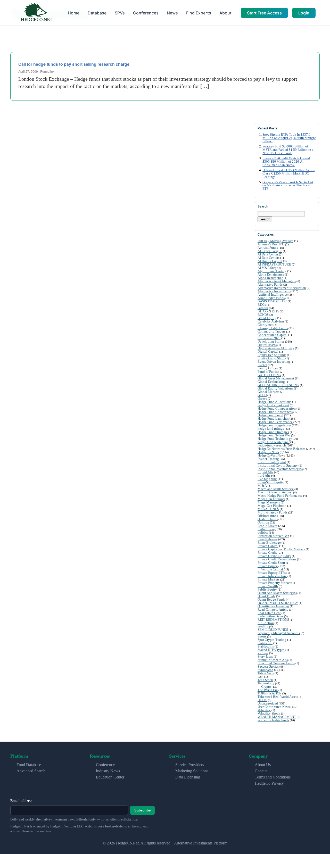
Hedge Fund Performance (275, 422)
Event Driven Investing (274, 361)
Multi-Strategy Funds (272, 512)
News (172, 12)
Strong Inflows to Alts (273, 660)
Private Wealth (268, 586)
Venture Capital (272, 569)
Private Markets (268, 579)
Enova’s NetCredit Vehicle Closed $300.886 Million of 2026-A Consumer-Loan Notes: (286, 161)
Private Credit (267, 552)
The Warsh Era (268, 690)
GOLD (262, 395)
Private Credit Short (271, 563)
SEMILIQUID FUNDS (273, 630)
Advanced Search (30, 771)
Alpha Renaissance (271, 274)
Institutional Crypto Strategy (278, 465)
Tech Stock (265, 680)
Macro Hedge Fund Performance (280, 496)
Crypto (266, 687)
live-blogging (267, 479)
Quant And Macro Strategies (277, 593)
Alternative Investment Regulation (282, 288)
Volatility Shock (269, 713)
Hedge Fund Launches (273, 418)
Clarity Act (265, 325)
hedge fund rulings (271, 428)
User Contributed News (274, 707)
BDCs (262, 304)
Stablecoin (265, 643)
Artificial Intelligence (273, 294)
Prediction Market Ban (273, 536)
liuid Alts (264, 475)
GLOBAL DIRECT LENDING (278, 385)
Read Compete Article (273, 609)
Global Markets (268, 392)
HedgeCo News (268, 452)
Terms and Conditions (273, 777)
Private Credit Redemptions (277, 559)
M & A (262, 485)
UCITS (262, 700)
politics (263, 532)
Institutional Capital (272, 462)
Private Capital (268, 546)
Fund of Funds (268, 372)
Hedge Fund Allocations (274, 402)
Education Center (110, 777)
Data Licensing (187, 777)
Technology (266, 683)
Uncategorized (268, 703)
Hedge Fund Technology (275, 439)
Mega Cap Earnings (271, 499)
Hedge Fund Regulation (274, 425)
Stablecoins (266, 646)
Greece (262, 398)
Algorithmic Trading (272, 271)
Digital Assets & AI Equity (276, 348)
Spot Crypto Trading (272, 640)
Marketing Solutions (191, 771)
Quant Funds (266, 596)
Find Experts (198, 12)
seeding (263, 626)
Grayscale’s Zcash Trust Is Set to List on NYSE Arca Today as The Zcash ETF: (287, 185)
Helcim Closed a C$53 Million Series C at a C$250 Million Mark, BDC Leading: (288, 173)
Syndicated (265, 670)
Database (97, 12)
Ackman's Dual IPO (271, 244)
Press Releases (267, 539)
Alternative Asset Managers (277, 281)
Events (262, 365)
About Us (263, 764)
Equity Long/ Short (271, 358)
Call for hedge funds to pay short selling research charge (73, 64)
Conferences (146, 12)
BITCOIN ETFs (268, 311)
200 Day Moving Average (275, 241)
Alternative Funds (270, 284)
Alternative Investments (274, 291)
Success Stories (268, 666)
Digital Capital (268, 351)
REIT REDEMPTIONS (273, 619)
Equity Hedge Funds (272, 355)
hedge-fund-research (272, 445)
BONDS (263, 315)
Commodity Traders (271, 331)
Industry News (108, 771)
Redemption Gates (270, 616)
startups (263, 653)
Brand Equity (267, 318)
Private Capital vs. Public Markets (281, 549)
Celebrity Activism (271, 321)
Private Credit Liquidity (274, 556)
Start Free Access (264, 12)
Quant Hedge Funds (271, 599)
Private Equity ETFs (272, 573)
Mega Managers (269, 502)
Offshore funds (268, 516)
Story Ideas (265, 656)
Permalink (47, 71)
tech (260, 676)
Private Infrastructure (272, 576)
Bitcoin (263, 308)
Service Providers (189, 764)
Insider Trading (268, 459)
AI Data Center (268, 254)
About (225, 12)
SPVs (120, 12)
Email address (21, 801)
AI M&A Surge (268, 268)
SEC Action (266, 623)
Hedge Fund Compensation (277, 408)
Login (303, 12)
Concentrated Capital (272, 335)
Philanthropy (267, 529)
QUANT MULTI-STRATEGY (278, 603)
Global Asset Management (276, 378)
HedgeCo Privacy (269, 783)
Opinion (263, 522)
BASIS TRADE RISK (272, 301)
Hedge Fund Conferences (275, 412)
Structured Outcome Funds (276, 663)
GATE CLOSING (269, 375)
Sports (262, 636)
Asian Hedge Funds (271, 298)
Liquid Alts (265, 472)
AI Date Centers (268, 258)
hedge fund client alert (273, 405)
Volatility (264, 710)
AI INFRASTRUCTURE (274, 264)
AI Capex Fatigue (270, 251)
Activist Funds (268, 248)
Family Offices (268, 368)
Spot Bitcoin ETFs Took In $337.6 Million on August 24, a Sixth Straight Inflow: (289, 138)
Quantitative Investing (273, 606)
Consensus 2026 (269, 338)
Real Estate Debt (269, 613)
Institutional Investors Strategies (280, 469)
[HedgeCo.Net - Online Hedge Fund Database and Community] (36, 12)
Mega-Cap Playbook (272, 506)
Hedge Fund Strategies (273, 432)
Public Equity (267, 589)
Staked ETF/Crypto (271, 650)
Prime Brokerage (269, 542)
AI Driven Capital (270, 261)
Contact (261, 771)
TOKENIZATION (270, 693)
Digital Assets (267, 345)
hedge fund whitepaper (274, 442)
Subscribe (142, 810)
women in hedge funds (273, 720)
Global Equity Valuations (275, 388)
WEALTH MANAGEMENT (277, 717)
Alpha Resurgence (270, 278)
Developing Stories (271, 341)
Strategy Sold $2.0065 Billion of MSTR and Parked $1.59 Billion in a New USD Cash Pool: (288, 150)
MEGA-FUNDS (268, 509)
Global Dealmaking (271, 382)
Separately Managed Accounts (279, 633)
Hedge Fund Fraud (270, 415)
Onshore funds (268, 519)
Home (73, 12)
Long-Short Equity (271, 482)
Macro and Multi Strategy (276, 489)
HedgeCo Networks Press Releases (281, 449)
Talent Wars (266, 673)
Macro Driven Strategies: (275, 492)
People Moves (267, 526)
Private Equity (268, 566)
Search (265, 219)
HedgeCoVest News (271, 455)
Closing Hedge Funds (273, 328)
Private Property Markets (275, 583)
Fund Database (28, 764)
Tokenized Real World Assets (278, 697)
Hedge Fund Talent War (274, 435)
